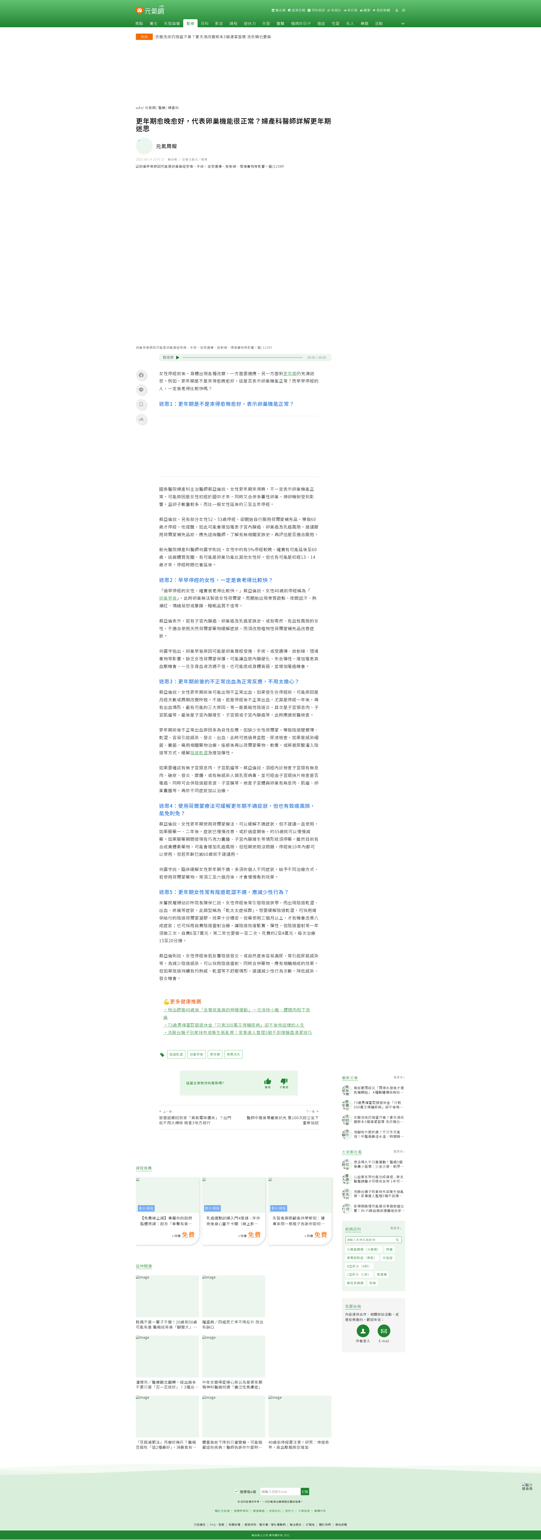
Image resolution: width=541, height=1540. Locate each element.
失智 (266, 23)
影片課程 (146, 1208)
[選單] (403, 10)
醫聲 (281, 23)
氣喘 (372, 1283)
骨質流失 (233, 1054)
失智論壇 (172, 23)
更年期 (290, 373)
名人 (350, 23)
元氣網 (150, 107)
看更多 (398, 1077)
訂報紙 (310, 1524)
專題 (365, 23)
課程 (234, 23)
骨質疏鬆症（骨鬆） (362, 1257)
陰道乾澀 (199, 753)
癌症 (321, 23)
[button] (403, 23)
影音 (219, 23)
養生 (154, 23)
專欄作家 (320, 1511)
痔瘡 (389, 1249)
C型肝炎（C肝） (359, 1274)
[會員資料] (396, 10)
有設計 (335, 10)
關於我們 (325, 1524)
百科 (205, 23)
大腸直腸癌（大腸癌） (364, 1249)
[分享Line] (141, 389)
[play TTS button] (178, 357)
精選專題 (259, 1511)
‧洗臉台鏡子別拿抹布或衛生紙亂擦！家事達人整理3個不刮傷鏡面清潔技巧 (237, 1032)
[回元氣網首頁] (154, 10)
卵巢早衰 (168, 598)
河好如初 (318, 10)
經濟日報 (298, 10)
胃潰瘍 (382, 1274)
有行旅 (352, 10)
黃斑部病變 (355, 1283)
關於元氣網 (222, 1511)
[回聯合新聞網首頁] (139, 11)
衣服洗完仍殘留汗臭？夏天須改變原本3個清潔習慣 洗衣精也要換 (213, 36)
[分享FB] (141, 375)
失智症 (388, 1257)
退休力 (250, 23)
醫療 (190, 23)
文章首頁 (304, 1511)
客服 (221, 1524)
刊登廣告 (200, 1524)
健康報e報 (248, 1492)
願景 (366, 10)
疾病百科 (275, 1511)
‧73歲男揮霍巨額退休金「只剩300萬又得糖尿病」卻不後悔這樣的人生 (234, 1025)
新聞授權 (234, 1524)
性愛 (336, 23)
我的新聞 (383, 10)
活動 (379, 23)
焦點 (139, 23)
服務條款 (251, 1524)
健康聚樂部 (241, 1511)
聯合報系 (296, 1524)
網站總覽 (341, 1524)
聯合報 (280, 10)
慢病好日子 (301, 23)
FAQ (213, 1524)
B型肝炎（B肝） (359, 1266)
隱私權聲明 (278, 1524)
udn (139, 107)
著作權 (263, 1524)
